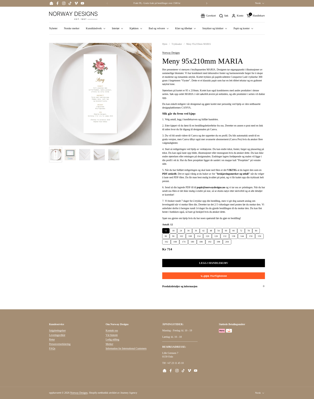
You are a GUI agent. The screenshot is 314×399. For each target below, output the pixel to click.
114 (199, 235)
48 (211, 230)
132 (225, 235)
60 (226, 230)
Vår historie (112, 335)
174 (183, 241)
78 (248, 230)
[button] (223, 16)
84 (256, 230)
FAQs (52, 348)
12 (166, 230)
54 (218, 230)
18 (173, 230)
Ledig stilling (112, 339)
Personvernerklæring (59, 344)
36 (196, 230)
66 (233, 230)
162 (166, 241)
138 (233, 235)
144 (242, 235)
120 (207, 235)
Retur (52, 339)
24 (181, 230)
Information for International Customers (126, 348)
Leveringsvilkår (57, 335)
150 (251, 235)
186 (201, 241)
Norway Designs (171, 52)
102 (181, 235)
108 (190, 235)
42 (203, 230)
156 (259, 235)
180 (192, 241)
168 (175, 241)
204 (227, 241)
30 (188, 230)
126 (216, 235)
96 (173, 235)
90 (166, 235)
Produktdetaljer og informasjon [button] (179, 286)
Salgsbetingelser (57, 330)
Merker (109, 344)
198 (218, 241)
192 (209, 241)
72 (241, 230)
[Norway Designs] (73, 16)
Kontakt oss (112, 330)
